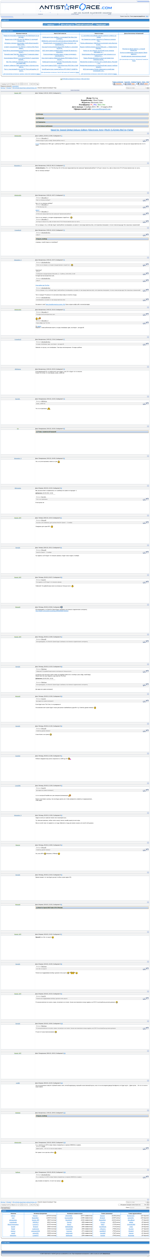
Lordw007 (36, 1235)
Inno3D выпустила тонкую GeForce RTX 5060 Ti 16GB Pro (60, 69)
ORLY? (37, 210)
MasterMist (35, 1218)
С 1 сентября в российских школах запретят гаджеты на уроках (98, 36)
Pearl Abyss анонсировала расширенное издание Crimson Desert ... (21, 51)
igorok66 (102, 1233)
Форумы (3, 87)
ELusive (131, 1229)
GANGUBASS (15, 86)
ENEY (103, 1224)
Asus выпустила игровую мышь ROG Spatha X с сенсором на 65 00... (60, 47)
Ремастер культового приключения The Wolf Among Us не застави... (21, 36)
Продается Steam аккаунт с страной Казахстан (133, 49)
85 (61, 577)
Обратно (13, 84)
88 (61, 666)
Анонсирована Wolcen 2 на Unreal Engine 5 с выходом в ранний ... (21, 58)
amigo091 (36, 1233)
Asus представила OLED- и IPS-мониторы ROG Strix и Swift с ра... (59, 66)
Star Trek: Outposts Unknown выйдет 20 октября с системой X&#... (21, 62)
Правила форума (136, 81)
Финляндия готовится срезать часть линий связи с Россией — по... (98, 62)
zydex (131, 1226)
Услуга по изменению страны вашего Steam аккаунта (133, 53)
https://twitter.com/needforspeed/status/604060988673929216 (52, 610)
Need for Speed (42, 87)
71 (61, 135)
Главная (40, 14)
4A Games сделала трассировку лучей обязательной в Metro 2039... (21, 43)
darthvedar (69, 1235)
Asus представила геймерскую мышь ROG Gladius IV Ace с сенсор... (60, 58)
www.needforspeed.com (101, 109)
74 (64, 230)
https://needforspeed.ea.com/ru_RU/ (55, 304)
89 (61, 696)
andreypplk (69, 1233)
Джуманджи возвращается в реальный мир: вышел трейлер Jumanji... (98, 66)
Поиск (143, 81)
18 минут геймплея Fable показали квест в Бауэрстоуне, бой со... (21, 66)
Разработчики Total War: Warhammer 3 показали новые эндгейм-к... (21, 55)
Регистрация (75, 14)
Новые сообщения (118, 81)
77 (64, 339)
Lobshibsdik (13, 1222)
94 (61, 845)
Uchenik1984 (131, 1224)
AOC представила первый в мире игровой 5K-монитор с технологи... (59, 51)
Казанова (131, 1235)
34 (31, 84)
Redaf (13, 1229)
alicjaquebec (13, 1220)
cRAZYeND (68, 1215)
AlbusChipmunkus (13, 1224)
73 (64, 195)
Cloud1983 (69, 1229)
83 (61, 518)
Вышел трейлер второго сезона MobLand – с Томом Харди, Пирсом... (98, 47)
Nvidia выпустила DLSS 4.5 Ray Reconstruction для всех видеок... (59, 62)
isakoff (13, 1233)
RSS (147, 16)
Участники (127, 81)
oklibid (131, 1222)
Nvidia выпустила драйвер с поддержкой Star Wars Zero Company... (59, 38)
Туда (37, 84)
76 (64, 309)
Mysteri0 (35, 1226)
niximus (13, 1231)
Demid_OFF (35, 1220)
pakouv (13, 1215)
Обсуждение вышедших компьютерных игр (24, 87)
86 (61, 607)
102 (62, 1083)
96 (61, 904)
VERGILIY (36, 1222)
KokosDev (13, 1235)
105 (65, 1172)
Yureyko (69, 1222)
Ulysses (102, 1222)
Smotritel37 (68, 1220)
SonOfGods (102, 1226)
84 (61, 547)
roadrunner (35, 1229)
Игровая (8, 87)
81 (64, 458)
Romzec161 (130, 1215)
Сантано (69, 1231)
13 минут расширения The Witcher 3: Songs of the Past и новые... (21, 47)
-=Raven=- (103, 1229)
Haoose (35, 1215)
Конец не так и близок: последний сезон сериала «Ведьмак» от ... (98, 51)
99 (61, 993)
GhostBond (131, 1220)
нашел (39, 326)
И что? (37, 143)
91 (61, 755)
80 (64, 428)
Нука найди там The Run (42, 285)
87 (61, 637)
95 (61, 874)
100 (62, 1023)
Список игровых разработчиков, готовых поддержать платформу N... (59, 55)
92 (61, 785)
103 (64, 1112)
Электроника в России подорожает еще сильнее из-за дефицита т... (99, 55)
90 (61, 726)
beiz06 (13, 1226)
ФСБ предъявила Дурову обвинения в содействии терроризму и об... (98, 70)
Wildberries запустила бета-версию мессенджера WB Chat (60, 41)
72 (64, 165)
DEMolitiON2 (69, 1226)
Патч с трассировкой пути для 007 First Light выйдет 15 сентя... (21, 70)
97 (61, 934)
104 (65, 1142)
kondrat (102, 1235)
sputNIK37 (103, 1231)
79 (64, 399)
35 (34, 84)
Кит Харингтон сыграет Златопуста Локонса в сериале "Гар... (99, 40)
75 (64, 260)
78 (64, 369)
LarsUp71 (36, 1224)
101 (65, 1053)
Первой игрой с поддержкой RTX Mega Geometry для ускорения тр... (59, 43)
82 (61, 488)
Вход (109, 14)
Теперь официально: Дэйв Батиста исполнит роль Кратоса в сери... (98, 43)
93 (61, 815)
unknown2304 (35, 1231)
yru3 (13, 1218)
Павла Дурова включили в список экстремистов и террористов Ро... (98, 58)
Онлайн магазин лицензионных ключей (133, 56)
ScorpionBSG (69, 1218)
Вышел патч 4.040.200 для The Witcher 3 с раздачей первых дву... (21, 40)
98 (61, 964)
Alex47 (69, 1224)
